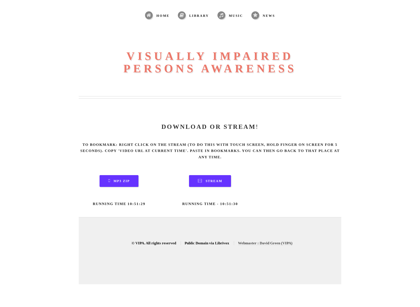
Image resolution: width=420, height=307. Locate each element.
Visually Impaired (210, 56)
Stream (214, 181)
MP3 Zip (122, 181)
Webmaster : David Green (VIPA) (265, 243)
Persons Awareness (210, 68)
